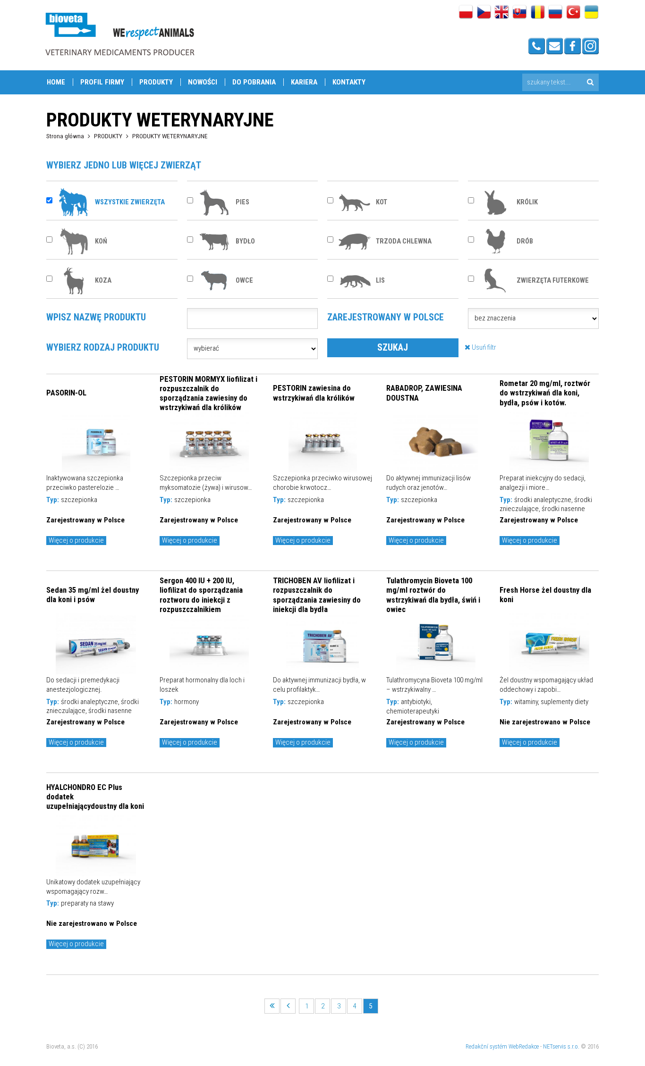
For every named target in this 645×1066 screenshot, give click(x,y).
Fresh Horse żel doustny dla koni (545, 594)
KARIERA (304, 82)
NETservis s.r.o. (561, 1046)
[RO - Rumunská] (537, 12)
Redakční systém (486, 1046)
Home (56, 82)
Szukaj (392, 347)
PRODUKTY (156, 82)
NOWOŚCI (202, 82)
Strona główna (65, 136)
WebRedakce (524, 1046)
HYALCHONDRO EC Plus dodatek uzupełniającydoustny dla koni (95, 796)
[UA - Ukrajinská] (591, 12)
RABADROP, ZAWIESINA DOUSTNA (424, 392)
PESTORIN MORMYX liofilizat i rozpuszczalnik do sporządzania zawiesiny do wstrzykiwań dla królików (208, 393)
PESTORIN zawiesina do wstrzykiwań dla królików (314, 392)
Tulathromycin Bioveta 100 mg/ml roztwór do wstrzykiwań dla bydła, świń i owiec (433, 594)
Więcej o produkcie (76, 540)
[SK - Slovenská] (519, 12)
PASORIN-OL (66, 392)
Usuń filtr (483, 347)
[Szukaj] (590, 82)
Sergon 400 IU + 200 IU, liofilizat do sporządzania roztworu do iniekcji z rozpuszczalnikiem (201, 594)
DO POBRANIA (254, 82)
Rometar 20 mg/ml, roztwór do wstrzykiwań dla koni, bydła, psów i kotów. (545, 392)
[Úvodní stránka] (119, 33)
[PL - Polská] (465, 12)
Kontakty (348, 82)
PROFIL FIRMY (102, 82)
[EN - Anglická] (501, 12)
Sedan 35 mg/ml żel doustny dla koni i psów (92, 594)
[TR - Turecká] (573, 12)
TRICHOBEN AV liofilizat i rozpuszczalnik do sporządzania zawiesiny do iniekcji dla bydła (317, 594)
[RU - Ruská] (555, 12)
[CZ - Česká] (483, 12)
